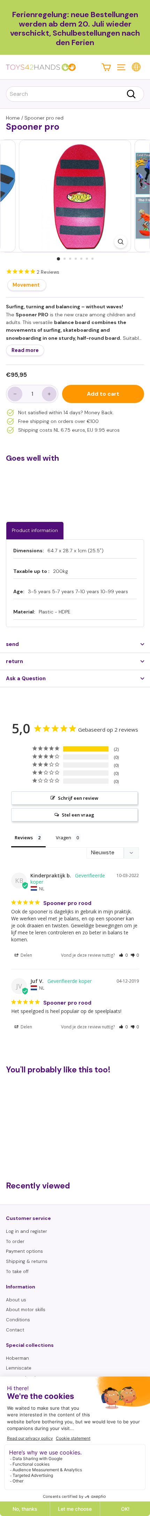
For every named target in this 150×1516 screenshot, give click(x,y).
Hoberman (17, 1358)
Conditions (18, 1320)
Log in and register (26, 1231)
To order (15, 1241)
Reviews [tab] (24, 837)
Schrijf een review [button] (78, 798)
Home (13, 118)
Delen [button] (26, 955)
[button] (123, 955)
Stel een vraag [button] (78, 815)
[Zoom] (120, 241)
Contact (15, 1330)
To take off (17, 1271)
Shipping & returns (26, 1261)
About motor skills (25, 1310)
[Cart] (106, 67)
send (12, 644)
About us (16, 1300)
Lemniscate (18, 1368)
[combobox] (75, 94)
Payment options (24, 1251)
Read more (25, 350)
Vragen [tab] (63, 837)
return (14, 661)
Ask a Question (26, 678)
